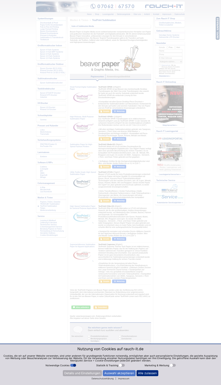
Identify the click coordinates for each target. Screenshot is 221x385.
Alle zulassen (147, 373)
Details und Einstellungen (82, 373)
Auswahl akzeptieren (119, 373)
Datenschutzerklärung (103, 378)
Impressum (123, 378)
